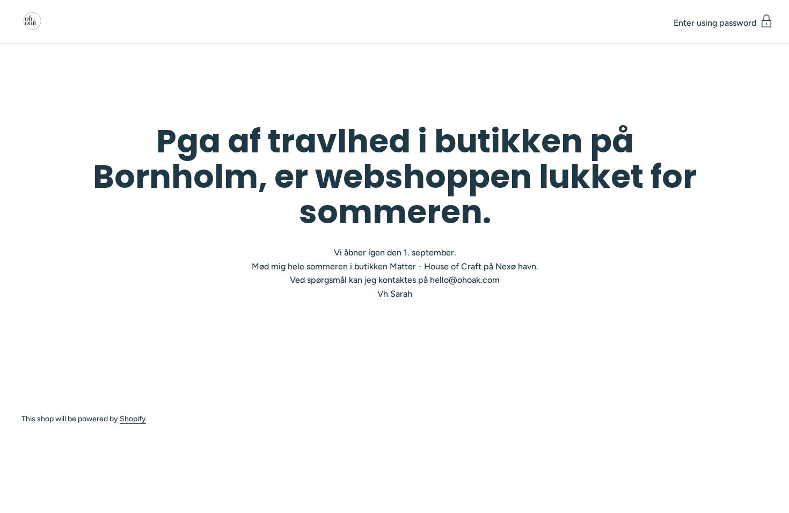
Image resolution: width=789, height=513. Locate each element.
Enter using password (716, 23)
